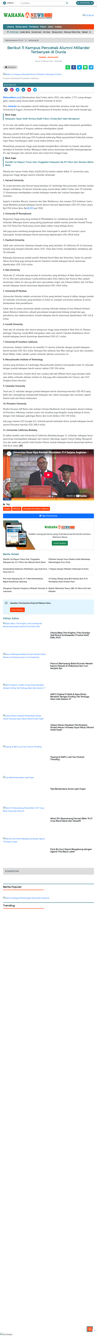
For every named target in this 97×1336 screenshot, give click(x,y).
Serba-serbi (21, 27)
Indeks (58, 27)
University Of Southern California (36, 509)
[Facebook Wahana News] (6, 90)
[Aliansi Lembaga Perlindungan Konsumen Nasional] (26, 897)
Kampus (7, 509)
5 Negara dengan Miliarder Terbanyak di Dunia (68, 569)
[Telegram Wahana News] (35, 90)
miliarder (12, 106)
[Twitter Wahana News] (17, 90)
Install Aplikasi (59, 543)
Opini (50, 27)
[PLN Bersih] (88, 15)
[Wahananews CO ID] (28, 15)
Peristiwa (34, 27)
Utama (10, 27)
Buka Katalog (17, 610)
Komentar (12, 67)
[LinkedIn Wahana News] (23, 90)
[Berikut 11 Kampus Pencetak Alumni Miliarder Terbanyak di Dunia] (32, 74)
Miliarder (16, 509)
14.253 (30, 208)
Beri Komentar (50, 516)
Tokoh (43, 27)
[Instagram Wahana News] (12, 90)
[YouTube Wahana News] (29, 90)
